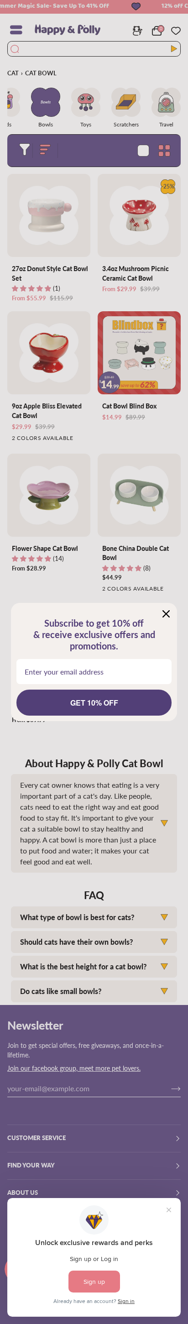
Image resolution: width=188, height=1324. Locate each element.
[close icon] (166, 614)
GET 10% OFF (94, 702)
